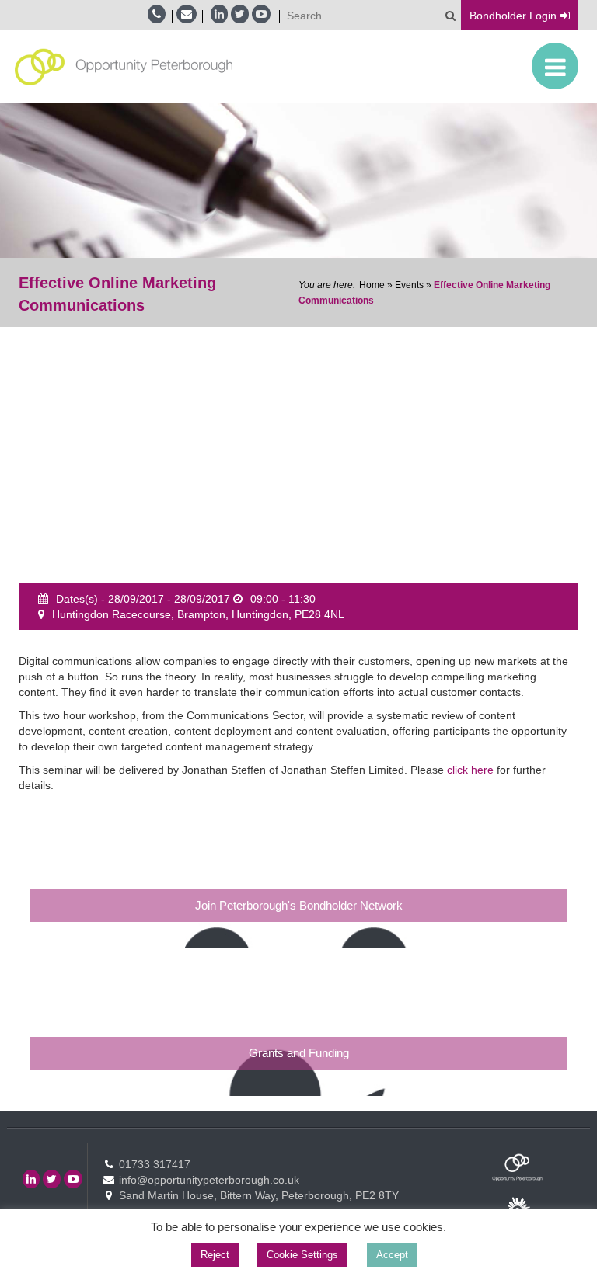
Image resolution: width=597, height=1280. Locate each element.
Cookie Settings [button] (302, 1255)
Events (409, 285)
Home (372, 285)
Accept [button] (392, 1255)
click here (470, 769)
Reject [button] (215, 1255)
